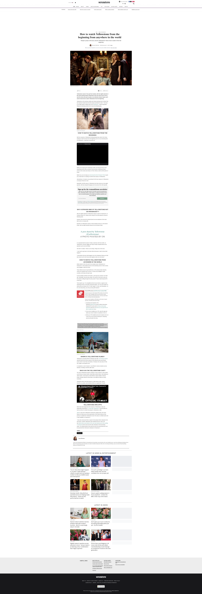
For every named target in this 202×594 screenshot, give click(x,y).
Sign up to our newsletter (120, 564)
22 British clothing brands (97, 568)
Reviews (121, 6)
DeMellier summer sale (135, 9)
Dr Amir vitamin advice (97, 9)
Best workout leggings (108, 565)
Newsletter (106, 90)
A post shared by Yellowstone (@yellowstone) (92, 232)
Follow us (100, 90)
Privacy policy (117, 580)
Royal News (107, 6)
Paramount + (96, 104)
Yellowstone (79, 433)
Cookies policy (89, 582)
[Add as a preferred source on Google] (101, 586)
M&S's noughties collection (109, 9)
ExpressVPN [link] (92, 304)
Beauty (82, 6)
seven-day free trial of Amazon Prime (97, 175)
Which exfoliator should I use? (123, 9)
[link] (80, 294)
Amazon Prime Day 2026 (72, 9)
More (126, 6)
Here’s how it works (114, 47)
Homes (87, 6)
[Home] (74, 6)
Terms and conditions (108, 580)
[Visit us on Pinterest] (133, 1)
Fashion (77, 6)
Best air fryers (106, 563)
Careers (94, 582)
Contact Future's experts (92, 580)
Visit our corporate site (115, 590)
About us (84, 580)
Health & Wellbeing (95, 6)
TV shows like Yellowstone (93, 408)
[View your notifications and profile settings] (75, 3)
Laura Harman (96, 45)
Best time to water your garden (85, 9)
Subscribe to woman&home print (120, 562)
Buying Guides (114, 6)
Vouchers (94, 570)
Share (79, 90)
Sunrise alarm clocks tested (97, 563)
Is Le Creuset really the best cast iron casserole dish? (97, 566)
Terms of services (90, 201)
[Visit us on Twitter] (130, 1)
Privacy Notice (80, 202)
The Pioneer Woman (103, 358)
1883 (78, 412)
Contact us (100, 580)
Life (101, 6)
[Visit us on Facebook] (129, 1)
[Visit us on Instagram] (132, 1)
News (111, 45)
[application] (92, 154)
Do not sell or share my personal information (107, 582)
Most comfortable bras (108, 567)
